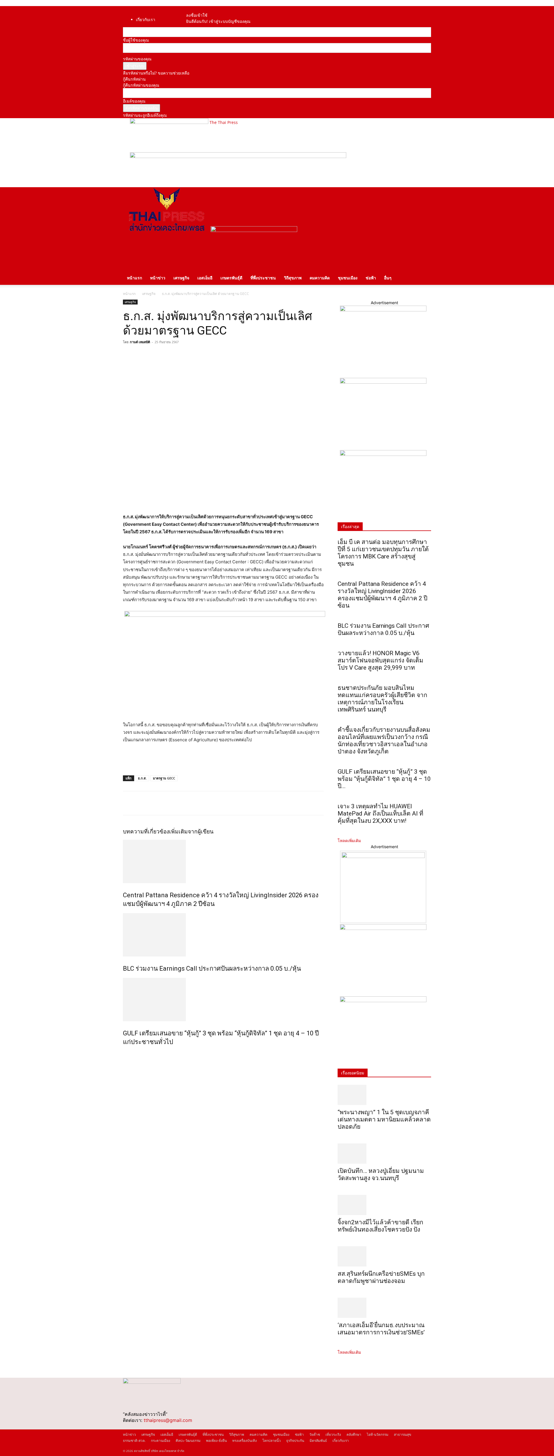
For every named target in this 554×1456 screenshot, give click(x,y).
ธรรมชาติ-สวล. (134, 1440)
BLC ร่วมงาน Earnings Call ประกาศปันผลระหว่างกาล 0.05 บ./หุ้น (212, 968)
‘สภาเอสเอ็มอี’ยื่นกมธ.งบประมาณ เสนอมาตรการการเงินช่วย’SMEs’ (382, 1329)
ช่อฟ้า (371, 278)
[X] (142, 355)
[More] (182, 355)
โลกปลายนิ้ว (271, 1440)
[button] (424, 194)
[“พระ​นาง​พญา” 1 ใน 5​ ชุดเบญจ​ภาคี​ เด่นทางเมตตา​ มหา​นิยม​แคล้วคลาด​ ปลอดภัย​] (384, 1095)
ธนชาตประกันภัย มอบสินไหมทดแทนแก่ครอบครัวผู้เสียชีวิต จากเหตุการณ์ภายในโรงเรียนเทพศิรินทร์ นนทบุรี (382, 698)
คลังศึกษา (354, 1434)
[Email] (168, 355)
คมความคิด (320, 278)
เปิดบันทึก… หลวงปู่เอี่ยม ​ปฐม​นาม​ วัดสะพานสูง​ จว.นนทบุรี (381, 1174)
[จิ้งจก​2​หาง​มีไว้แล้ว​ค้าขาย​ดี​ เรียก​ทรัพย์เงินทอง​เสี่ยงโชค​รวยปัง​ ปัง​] (384, 1205)
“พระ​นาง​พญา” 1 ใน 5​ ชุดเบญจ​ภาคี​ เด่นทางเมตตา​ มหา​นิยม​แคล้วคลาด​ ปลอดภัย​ (384, 1119)
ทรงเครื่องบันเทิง (244, 1440)
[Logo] (167, 230)
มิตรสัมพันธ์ (318, 1440)
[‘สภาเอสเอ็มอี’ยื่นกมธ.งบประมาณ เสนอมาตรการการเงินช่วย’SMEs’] (384, 1308)
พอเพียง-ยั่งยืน (216, 1440)
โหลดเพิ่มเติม (349, 840)
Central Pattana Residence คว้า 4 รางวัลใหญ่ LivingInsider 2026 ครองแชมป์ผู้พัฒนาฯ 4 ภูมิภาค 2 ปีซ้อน (382, 594)
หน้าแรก (134, 278)
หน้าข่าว (157, 278)
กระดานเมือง (160, 1440)
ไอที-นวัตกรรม (377, 1434)
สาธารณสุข (402, 1434)
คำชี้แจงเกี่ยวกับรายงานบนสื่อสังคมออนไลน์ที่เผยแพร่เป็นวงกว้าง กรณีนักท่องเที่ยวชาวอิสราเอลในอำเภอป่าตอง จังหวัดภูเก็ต (384, 740)
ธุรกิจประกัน (295, 1440)
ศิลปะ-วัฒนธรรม (188, 1440)
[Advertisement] (190, 759)
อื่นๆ (388, 278)
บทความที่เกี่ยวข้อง (146, 831)
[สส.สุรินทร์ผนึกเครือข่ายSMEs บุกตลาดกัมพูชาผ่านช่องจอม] (384, 1256)
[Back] (204, 9)
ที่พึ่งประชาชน (263, 278)
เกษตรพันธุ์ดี (231, 278)
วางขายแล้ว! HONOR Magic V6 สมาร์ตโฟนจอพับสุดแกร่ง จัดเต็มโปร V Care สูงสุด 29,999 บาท (380, 660)
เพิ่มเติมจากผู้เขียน (191, 831)
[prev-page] (124, 1054)
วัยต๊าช (314, 1434)
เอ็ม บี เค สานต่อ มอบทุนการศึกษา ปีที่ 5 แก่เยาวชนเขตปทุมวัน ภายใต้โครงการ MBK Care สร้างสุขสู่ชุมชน (383, 552)
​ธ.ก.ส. (142, 778)
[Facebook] (194, 9)
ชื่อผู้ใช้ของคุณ (136, 40)
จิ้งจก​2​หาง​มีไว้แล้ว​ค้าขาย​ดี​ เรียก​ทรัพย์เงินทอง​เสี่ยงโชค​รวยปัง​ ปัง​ (380, 1226)
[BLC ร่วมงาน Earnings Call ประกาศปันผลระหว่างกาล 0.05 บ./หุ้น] (223, 935)
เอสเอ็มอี (204, 278)
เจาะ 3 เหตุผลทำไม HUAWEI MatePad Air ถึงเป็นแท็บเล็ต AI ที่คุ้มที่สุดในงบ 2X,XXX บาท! (380, 813)
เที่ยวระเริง (333, 1434)
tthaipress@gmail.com (168, 1420)
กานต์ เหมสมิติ (140, 342)
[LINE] (155, 355)
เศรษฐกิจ (181, 278)
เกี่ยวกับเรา (145, 19)
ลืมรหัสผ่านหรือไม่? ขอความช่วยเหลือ (156, 73)
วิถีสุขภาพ (293, 278)
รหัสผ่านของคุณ (137, 59)
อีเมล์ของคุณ (134, 101)
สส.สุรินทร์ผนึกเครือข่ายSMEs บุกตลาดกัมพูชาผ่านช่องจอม (381, 1277)
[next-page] (127, 1054)
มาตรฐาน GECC (164, 778)
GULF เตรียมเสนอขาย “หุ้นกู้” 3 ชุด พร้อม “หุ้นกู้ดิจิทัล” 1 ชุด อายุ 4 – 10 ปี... (384, 779)
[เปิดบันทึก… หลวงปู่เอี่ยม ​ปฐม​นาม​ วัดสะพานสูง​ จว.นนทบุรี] (384, 1153)
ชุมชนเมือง (348, 278)
